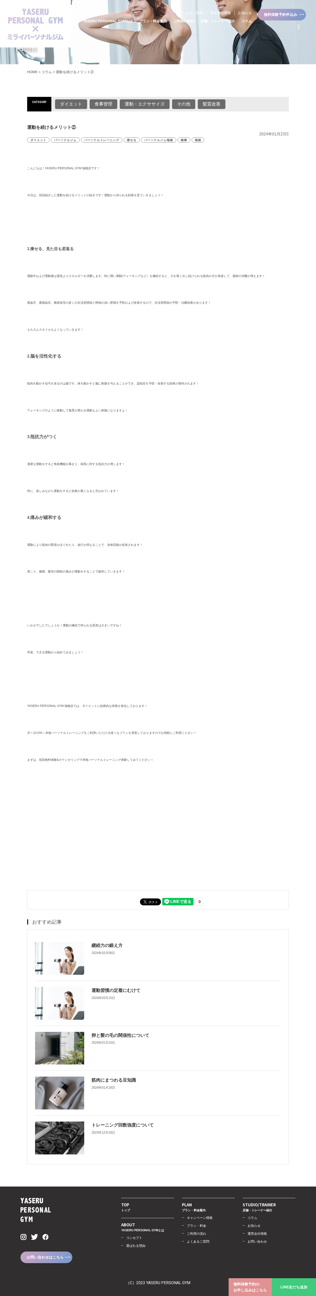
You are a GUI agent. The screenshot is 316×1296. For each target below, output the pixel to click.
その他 (183, 104)
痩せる (132, 140)
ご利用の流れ (183, 21)
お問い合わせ (257, 1241)
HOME (32, 72)
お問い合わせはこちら (45, 1257)
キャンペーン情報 (200, 1218)
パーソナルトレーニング (101, 140)
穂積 (184, 140)
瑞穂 (198, 140)
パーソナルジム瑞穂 (158, 140)
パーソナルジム (65, 140)
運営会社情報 (220, 13)
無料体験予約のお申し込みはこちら (250, 1287)
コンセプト (134, 1238)
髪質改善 (211, 104)
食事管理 (103, 104)
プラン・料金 (196, 1226)
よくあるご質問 (191, 13)
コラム (246, 21)
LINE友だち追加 (293, 1287)
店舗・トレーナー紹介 (217, 21)
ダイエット (71, 104)
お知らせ (245, 13)
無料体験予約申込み (280, 14)
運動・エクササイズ (145, 104)
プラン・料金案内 (153, 21)
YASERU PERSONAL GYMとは (108, 21)
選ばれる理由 (135, 1246)
